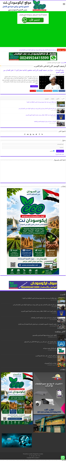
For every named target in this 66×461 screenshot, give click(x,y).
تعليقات (52, 98)
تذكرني (51, 151)
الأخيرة (62, 98)
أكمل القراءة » (34, 86)
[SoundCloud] (27, 134)
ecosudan (30, 453)
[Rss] (42, 134)
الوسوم (47, 98)
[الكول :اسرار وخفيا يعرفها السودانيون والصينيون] (61, 337)
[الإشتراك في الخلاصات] (0, 66)
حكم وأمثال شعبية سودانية (50, 348)
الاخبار (49, 74)
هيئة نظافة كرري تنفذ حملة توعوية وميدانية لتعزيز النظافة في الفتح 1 (41, 102)
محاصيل (45, 74)
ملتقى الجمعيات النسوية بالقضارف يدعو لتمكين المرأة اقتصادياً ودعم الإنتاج (37, 324)
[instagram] (25, 134)
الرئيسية (63, 62)
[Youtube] (30, 134)
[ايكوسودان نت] (33, 5)
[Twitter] (36, 134)
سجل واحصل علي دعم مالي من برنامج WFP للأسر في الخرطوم (40, 341)
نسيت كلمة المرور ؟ (59, 154)
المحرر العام (61, 74)
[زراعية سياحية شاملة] (33, 18)
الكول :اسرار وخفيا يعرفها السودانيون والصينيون (44, 335)
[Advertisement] (33, 36)
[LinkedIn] (33, 134)
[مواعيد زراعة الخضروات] (61, 365)
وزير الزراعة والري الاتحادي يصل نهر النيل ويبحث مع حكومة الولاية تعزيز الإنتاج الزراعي (37, 49)
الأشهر (57, 98)
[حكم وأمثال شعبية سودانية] (61, 351)
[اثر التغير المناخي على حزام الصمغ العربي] (61, 358)
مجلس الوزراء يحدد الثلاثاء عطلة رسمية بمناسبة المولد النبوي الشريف (41, 115)
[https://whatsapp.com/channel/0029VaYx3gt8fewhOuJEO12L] (33, 56)
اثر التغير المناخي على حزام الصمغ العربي (46, 355)
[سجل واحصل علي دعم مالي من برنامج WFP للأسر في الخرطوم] (61, 343)
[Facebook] (39, 134)
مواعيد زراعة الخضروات (50, 363)
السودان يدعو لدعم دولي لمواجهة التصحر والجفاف (45, 121)
